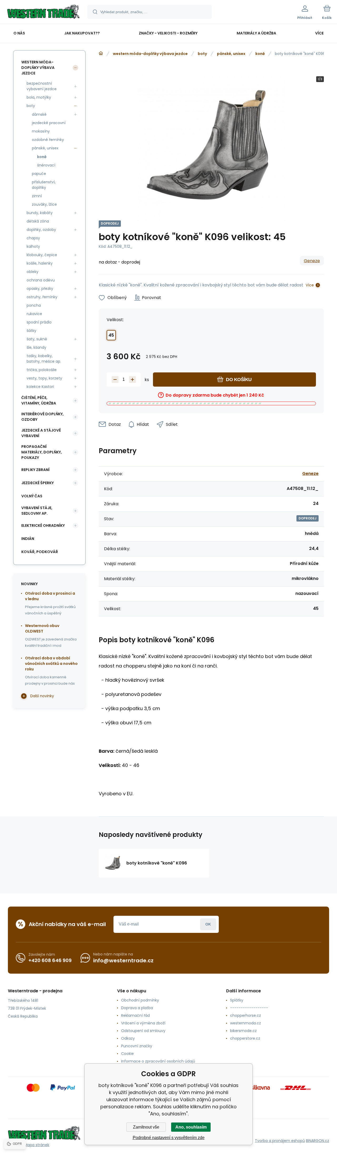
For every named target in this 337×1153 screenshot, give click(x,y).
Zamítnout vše (146, 1127)
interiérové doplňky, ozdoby (42, 416)
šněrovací (46, 165)
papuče (39, 173)
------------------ (249, 1007)
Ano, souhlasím (191, 1127)
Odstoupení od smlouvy (143, 1030)
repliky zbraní (35, 469)
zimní (37, 196)
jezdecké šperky (37, 483)
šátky (31, 330)
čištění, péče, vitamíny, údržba (38, 400)
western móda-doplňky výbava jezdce (150, 53)
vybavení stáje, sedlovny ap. (36, 510)
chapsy (33, 238)
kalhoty (33, 246)
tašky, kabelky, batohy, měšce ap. (44, 358)
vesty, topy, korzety (44, 378)
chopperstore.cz (245, 1038)
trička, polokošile (42, 369)
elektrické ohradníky (43, 525)
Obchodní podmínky (140, 1000)
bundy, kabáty (40, 212)
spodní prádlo (39, 322)
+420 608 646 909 (50, 960)
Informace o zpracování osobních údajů (158, 1061)
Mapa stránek (36, 1144)
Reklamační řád (135, 1015)
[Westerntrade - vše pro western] (101, 53)
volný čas (31, 496)
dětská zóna (38, 221)
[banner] (43, 13)
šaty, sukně (37, 339)
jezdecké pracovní (49, 122)
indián (27, 538)
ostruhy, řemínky (42, 297)
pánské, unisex (231, 53)
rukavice (34, 313)
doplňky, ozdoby (41, 229)
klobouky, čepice (42, 254)
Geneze (312, 261)
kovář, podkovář (39, 551)
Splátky (236, 1000)
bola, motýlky (39, 97)
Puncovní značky (136, 1046)
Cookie (127, 1053)
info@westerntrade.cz (123, 960)
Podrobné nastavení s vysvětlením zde (169, 1137)
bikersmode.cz (243, 1030)
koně (260, 53)
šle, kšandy (36, 347)
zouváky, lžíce (44, 204)
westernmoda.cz (245, 1023)
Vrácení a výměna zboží (143, 1023)
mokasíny (41, 131)
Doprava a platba (137, 1007)
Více (310, 285)
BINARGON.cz (317, 1140)
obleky (32, 271)
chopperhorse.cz (245, 1015)
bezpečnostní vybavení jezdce (42, 86)
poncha (34, 305)
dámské (39, 114)
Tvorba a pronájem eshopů (280, 1140)
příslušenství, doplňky (44, 184)
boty (202, 53)
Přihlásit (208, 924)
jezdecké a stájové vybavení (41, 433)
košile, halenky (40, 263)
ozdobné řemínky (48, 139)
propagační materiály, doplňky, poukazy (41, 452)
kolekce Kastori (40, 386)
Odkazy (128, 1038)
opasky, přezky (40, 288)
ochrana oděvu (41, 280)
